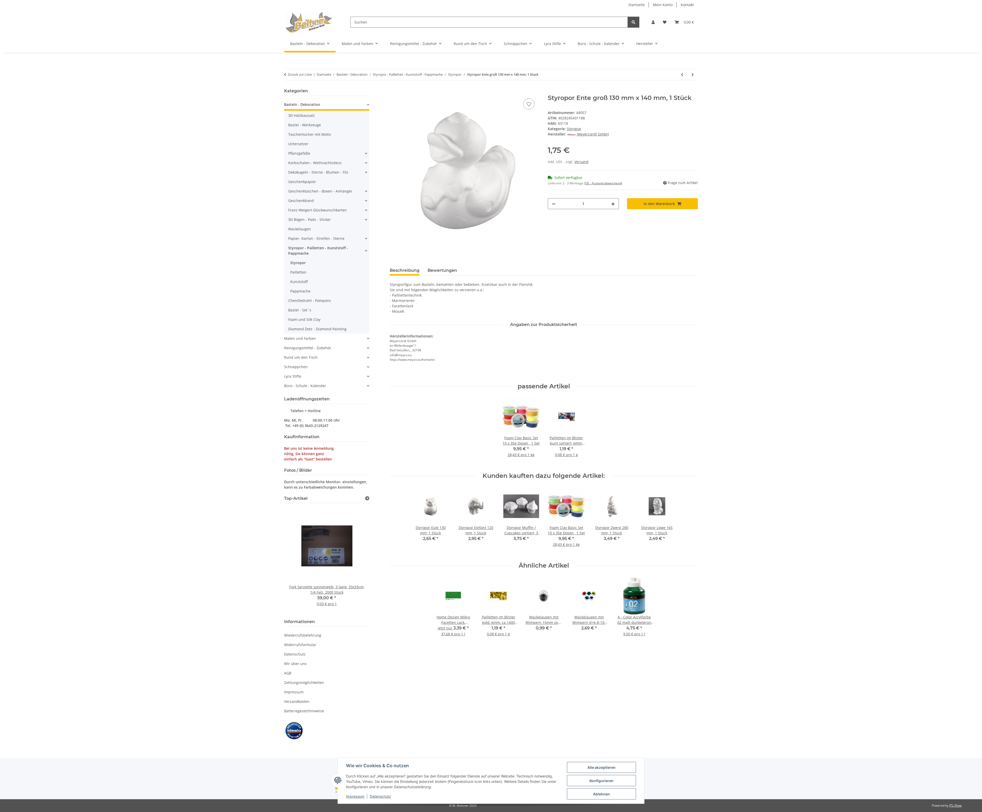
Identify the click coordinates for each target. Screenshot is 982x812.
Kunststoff (299, 281)
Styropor (574, 128)
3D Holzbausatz (301, 115)
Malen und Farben (300, 338)
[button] (653, 22)
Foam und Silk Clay (304, 319)
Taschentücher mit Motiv (309, 134)
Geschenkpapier (302, 181)
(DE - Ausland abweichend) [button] (603, 183)
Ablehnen (601, 794)
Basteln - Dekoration (302, 104)
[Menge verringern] (553, 203)
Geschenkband (301, 200)
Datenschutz (380, 796)
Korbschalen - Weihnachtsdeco (314, 162)
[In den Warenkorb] (394, 91)
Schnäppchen (296, 366)
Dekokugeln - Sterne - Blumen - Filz (318, 172)
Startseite (636, 4)
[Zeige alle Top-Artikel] (367, 498)
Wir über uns (295, 663)
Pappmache (300, 291)
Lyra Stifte (292, 376)
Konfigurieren (601, 781)
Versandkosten (296, 701)
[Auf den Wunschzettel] (528, 104)
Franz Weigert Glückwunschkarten (317, 210)
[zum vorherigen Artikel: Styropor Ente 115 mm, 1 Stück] (682, 74)
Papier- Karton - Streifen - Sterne (316, 238)
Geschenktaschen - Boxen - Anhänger (320, 191)
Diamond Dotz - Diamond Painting (317, 328)
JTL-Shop (955, 805)
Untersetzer (298, 143)
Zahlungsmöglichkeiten (304, 682)
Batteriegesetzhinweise (304, 710)
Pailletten (298, 272)
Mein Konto (663, 4)
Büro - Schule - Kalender (305, 385)
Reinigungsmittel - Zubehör (307, 347)
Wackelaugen (299, 229)
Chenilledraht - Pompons (309, 300)
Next (356, 560)
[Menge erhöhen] (613, 203)
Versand (581, 161)
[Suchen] (633, 22)
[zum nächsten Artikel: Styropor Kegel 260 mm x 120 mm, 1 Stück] (692, 74)
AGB (287, 673)
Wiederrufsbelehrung (302, 635)
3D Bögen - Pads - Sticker (309, 219)
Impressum (355, 796)
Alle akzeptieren (601, 767)
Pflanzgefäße (299, 153)
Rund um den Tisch (301, 357)
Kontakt (687, 4)
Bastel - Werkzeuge (304, 124)
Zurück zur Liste (300, 74)
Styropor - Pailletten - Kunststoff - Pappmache (318, 250)
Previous (297, 560)
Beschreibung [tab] (404, 270)
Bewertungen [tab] (442, 270)
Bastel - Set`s (299, 310)
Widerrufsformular (300, 644)
